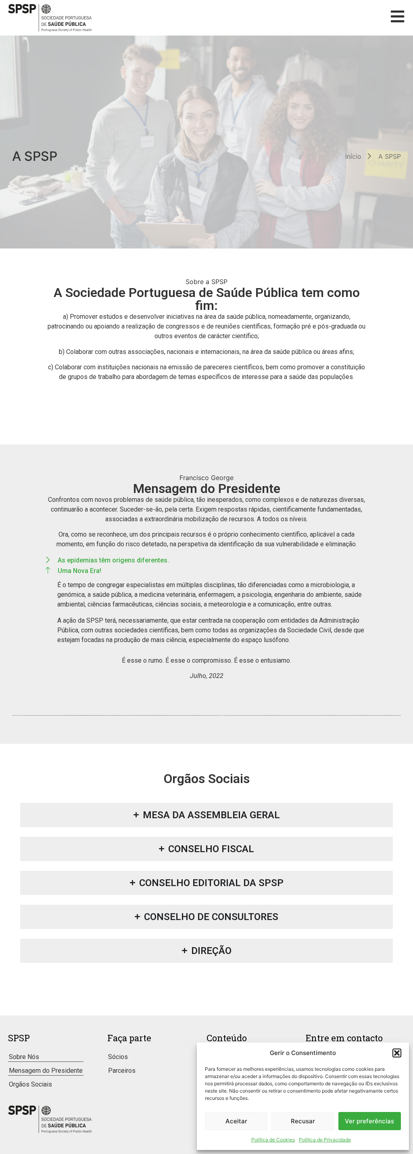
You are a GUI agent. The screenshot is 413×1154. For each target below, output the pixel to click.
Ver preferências (369, 1121)
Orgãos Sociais (30, 1084)
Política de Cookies (273, 1140)
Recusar (303, 1121)
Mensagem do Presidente (46, 1070)
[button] (397, 1053)
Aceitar (236, 1121)
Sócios (118, 1057)
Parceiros (122, 1070)
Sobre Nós (24, 1057)
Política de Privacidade (325, 1140)
